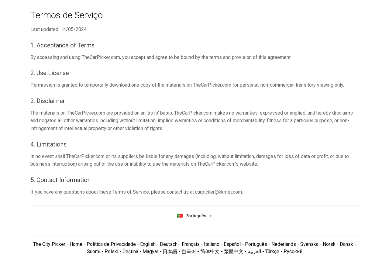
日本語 (170, 251)
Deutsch (168, 244)
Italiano (211, 244)
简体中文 (210, 251)
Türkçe (272, 251)
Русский (293, 251)
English (148, 244)
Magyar (150, 251)
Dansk (346, 244)
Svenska (309, 244)
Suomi (93, 251)
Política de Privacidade (111, 244)
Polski (111, 251)
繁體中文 (233, 251)
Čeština (130, 251)
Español (232, 244)
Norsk (329, 244)
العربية (254, 251)
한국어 (188, 251)
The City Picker (49, 244)
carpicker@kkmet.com (218, 192)
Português (256, 244)
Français (191, 244)
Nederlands (283, 244)
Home (75, 244)
